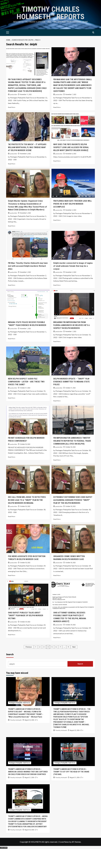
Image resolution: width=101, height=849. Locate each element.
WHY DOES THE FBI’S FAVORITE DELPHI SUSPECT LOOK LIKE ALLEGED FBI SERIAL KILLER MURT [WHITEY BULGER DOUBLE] (71, 147)
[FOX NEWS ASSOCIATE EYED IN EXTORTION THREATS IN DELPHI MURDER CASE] (28, 538)
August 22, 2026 (75, 730)
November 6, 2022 (25, 154)
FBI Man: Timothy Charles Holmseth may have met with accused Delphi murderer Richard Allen (28, 266)
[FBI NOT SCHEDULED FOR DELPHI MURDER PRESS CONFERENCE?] (28, 420)
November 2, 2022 (25, 272)
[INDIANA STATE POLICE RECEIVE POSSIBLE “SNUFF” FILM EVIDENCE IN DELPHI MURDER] (28, 304)
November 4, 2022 (70, 210)
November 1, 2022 (25, 328)
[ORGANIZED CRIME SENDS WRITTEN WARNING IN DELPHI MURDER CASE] (73, 538)
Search (10, 654)
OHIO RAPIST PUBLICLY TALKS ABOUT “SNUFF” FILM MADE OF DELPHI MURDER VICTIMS (25, 615)
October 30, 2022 (25, 444)
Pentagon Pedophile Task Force (19, 703)
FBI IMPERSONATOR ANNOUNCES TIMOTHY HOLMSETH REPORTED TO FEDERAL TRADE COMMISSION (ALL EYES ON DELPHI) (72, 441)
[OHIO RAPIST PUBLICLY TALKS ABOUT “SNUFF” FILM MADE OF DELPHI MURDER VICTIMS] (28, 594)
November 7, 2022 (70, 94)
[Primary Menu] (11, 32)
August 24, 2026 (29, 720)
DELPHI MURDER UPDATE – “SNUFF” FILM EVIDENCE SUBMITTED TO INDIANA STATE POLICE (71, 381)
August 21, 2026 (29, 777)
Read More (11, 107)
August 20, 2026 (29, 830)
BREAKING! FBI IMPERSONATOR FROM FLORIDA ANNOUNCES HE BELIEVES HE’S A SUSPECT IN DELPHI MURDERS (71, 325)
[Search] (93, 32)
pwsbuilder (13, 95)
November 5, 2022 (25, 213)
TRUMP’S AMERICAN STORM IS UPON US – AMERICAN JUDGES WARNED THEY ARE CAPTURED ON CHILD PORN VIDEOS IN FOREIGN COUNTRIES (28, 771)
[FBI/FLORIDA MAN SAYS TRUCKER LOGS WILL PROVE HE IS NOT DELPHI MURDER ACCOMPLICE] (73, 183)
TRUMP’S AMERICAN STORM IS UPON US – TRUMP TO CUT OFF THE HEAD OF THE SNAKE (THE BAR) (71, 771)
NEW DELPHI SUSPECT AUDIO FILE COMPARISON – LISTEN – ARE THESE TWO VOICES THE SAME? (26, 381)
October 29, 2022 (25, 622)
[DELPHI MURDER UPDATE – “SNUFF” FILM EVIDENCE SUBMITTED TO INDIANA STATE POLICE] (73, 361)
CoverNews (64, 842)
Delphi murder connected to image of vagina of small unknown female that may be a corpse (73, 266)
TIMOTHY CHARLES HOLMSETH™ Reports (50, 13)
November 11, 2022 (26, 94)
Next (74, 647)
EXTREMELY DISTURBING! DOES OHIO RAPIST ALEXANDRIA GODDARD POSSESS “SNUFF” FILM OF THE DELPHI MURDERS (72, 500)
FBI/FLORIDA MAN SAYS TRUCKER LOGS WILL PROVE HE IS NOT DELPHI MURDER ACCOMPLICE (72, 204)
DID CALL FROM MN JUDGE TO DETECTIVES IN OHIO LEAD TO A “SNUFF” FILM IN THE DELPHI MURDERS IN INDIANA (27, 500)
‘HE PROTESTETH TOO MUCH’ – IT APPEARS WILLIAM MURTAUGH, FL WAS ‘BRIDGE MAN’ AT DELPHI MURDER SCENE (27, 147)
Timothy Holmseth (16, 720)
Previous (29, 647)
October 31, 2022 (25, 388)
